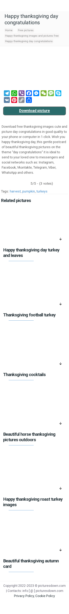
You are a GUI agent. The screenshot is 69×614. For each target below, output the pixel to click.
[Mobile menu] (5, 5)
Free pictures (25, 30)
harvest (15, 191)
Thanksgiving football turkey (29, 314)
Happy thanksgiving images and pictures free (32, 35)
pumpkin (28, 191)
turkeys (41, 191)
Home (9, 30)
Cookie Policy (45, 596)
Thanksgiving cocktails (24, 374)
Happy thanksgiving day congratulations (29, 41)
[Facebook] (20, 603)
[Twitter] (30, 603)
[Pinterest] (39, 603)
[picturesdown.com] (34, 5)
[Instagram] (48, 603)
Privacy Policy (24, 596)
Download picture (34, 110)
